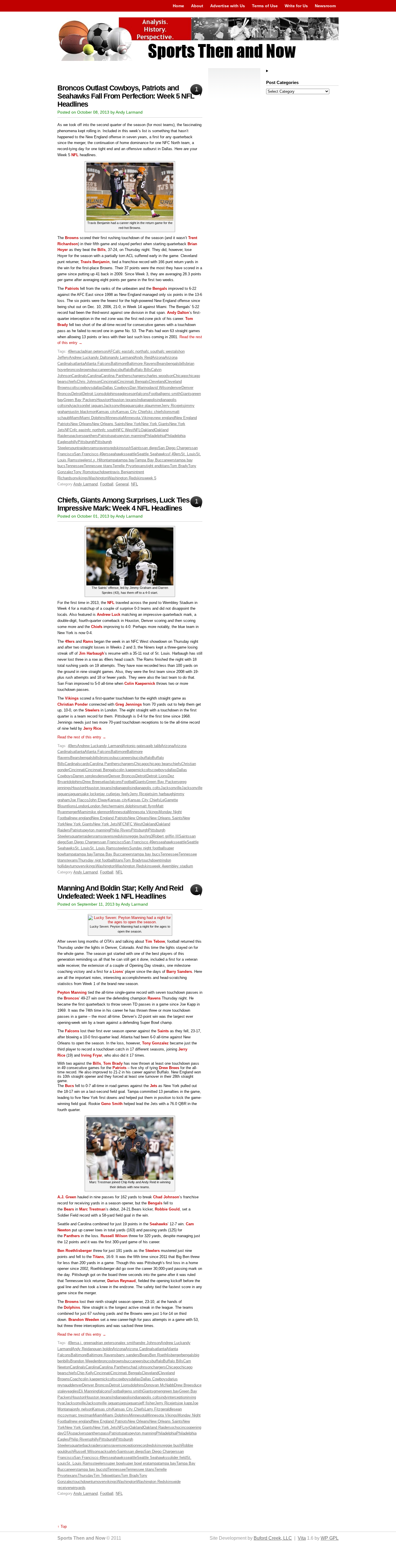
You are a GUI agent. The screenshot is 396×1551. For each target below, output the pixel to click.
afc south (151, 351)
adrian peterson (95, 351)
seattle (131, 454)
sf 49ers (174, 454)
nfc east (79, 430)
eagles (122, 394)
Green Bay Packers (80, 400)
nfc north (93, 430)
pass (105, 1433)
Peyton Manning (72, 992)
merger (72, 812)
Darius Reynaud (121, 1281)
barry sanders (128, 1355)
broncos (73, 369)
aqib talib (153, 746)
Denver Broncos (121, 776)
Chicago (180, 376)
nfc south (108, 430)
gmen (158, 1391)
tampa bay (126, 460)
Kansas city (106, 411)
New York (133, 424)
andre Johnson (148, 1343)
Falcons (72, 1031)
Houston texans (123, 400)
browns (86, 369)
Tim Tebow (155, 941)
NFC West (125, 430)
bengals (172, 363)
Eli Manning (88, 1391)
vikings (82, 478)
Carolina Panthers (116, 376)
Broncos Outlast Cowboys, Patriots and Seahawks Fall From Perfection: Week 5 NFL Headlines (125, 96)
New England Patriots (110, 818)
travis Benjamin (123, 472)
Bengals (159, 288)
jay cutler (107, 794)
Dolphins (72, 1307)
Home (178, 5)
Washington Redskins (126, 478)
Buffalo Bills (141, 369)
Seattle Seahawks (152, 454)
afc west (166, 351)
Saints (136, 448)
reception (129, 1445)
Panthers (72, 1236)
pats (114, 436)
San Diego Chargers (175, 448)
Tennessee (75, 466)
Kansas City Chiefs (132, 411)
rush (127, 448)
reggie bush (138, 836)
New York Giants (155, 424)
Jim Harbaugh (91, 653)
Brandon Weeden (83, 1319)
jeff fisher (147, 1403)
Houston (103, 400)
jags (123, 1403)
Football (155, 394)
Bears (161, 363)
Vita (302, 1538)
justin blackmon (83, 411)
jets (181, 405)
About (197, 5)
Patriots (72, 288)
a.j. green (85, 1343)
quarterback (81, 1445)
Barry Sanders (179, 971)
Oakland (148, 430)
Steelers (152, 1250)
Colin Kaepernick (139, 683)
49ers (72, 351)
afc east (122, 351)
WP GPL (330, 1538)
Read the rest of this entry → (81, 737)
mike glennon (99, 812)
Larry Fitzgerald (158, 1409)
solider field (176, 1457)
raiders (84, 448)
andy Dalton (101, 357)
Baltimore (119, 363)
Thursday (85, 1475)
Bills (101, 249)
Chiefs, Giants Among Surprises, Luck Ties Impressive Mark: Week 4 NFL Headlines (123, 504)
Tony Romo (82, 472)
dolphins (110, 394)
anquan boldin (100, 1349)
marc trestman (81, 1415)
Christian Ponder (72, 704)
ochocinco (179, 1427)
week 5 (150, 478)
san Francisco (112, 842)
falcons (143, 394)
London (82, 806)
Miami (75, 418)
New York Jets (105, 824)
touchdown (101, 472)
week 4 (158, 866)
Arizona (158, 357)
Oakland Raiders (157, 1427)
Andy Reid (143, 357)
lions (168, 411)
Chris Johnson (89, 381)
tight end (153, 466)
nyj (126, 1427)
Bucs (69, 1086)
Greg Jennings (128, 704)
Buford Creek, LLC (273, 1538)
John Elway (98, 800)
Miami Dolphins (93, 418)
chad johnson (140, 1367)
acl (79, 351)
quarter (77, 836)
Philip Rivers (120, 830)
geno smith (171, 394)
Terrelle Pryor (123, 466)
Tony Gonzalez (155, 1043)
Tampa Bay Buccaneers (155, 460)
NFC (68, 430)
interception (177, 1397)
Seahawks (159, 1224)
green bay (171, 1391)
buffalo (125, 369)
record (142, 1445)
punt (75, 448)
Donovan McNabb (159, 1385)
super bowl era (136, 1463)
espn (132, 394)
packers (76, 436)
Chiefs (96, 627)
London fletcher (101, 806)
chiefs (72, 381)
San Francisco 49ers (91, 454)
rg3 (150, 836)
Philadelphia (155, 436)
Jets (153, 1086)
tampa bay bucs (146, 854)
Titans (98, 1257)
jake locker (91, 794)
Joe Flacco (79, 800)
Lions (118, 971)
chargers (138, 376)
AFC (111, 351)
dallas (98, 387)
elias (106, 782)
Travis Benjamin (95, 262)
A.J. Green (66, 1197)
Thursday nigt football (96, 860)
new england (164, 418)
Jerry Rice (169, 405)
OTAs (68, 1433)
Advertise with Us (227, 5)
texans (140, 466)
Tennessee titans (98, 466)
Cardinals (79, 376)
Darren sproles (85, 776)
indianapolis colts (146, 788)
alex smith (127, 1343)
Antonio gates (134, 746)
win (73, 1488)
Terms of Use (265, 5)
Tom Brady (179, 466)
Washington (98, 478)
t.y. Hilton (99, 460)
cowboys (85, 387)
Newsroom (325, 5)
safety (112, 1451)
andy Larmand (123, 357)
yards (81, 1488)
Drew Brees (92, 782)
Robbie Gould (167, 1209)
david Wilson (159, 387)
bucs (115, 369)
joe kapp (185, 1403)
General (122, 484)
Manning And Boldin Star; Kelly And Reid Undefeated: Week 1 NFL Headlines (120, 892)
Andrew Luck (80, 357)
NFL (75, 155)
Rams (88, 641)
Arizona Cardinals (140, 1349)
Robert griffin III (166, 836)
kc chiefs (156, 411)
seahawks (117, 454)
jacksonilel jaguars (87, 405)
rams (94, 448)
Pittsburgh (86, 442)
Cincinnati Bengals (133, 381)
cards (85, 764)
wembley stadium (178, 866)
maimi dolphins (126, 806)
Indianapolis (147, 400)
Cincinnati (109, 381)
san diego (150, 448)
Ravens (154, 998)
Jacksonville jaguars (103, 1403)
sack (103, 1451)
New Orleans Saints (108, 424)
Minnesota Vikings (138, 418)
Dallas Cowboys (116, 387)
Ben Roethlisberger (74, 1250)
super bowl (115, 1463)
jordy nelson (82, 1409)
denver (175, 387)
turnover (77, 866)
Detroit (76, 394)
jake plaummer (149, 405)
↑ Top (62, 1526)
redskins (117, 448)
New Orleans (81, 424)
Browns (72, 238)
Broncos (71, 998)
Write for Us (296, 5)
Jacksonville (113, 405)
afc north (136, 351)
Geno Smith (112, 1104)
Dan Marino (139, 387)
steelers (84, 460)
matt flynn (147, 806)
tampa (112, 460)
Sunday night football (147, 848)
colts (74, 387)
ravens (104, 448)
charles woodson (159, 376)
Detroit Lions (92, 394)
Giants (186, 394)
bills (182, 363)
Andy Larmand (85, 484)
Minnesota (114, 418)
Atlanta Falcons (97, 363)
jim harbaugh (163, 794)
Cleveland (157, 381)
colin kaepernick (130, 770)
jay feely (122, 794)
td (106, 1469)
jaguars (130, 405)
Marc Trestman (92, 1209)
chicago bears (159, 764)
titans (165, 466)
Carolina (94, 376)
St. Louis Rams (103, 848)
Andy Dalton (178, 312)
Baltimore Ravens (142, 363)
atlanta (78, 363)
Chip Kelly (85, 1373)
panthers (90, 436)
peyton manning (131, 436)
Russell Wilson (114, 1236)
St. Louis (188, 454)
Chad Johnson (166, 1197)
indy (69, 405)
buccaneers (101, 369)
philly (73, 442)
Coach (75, 1379)
